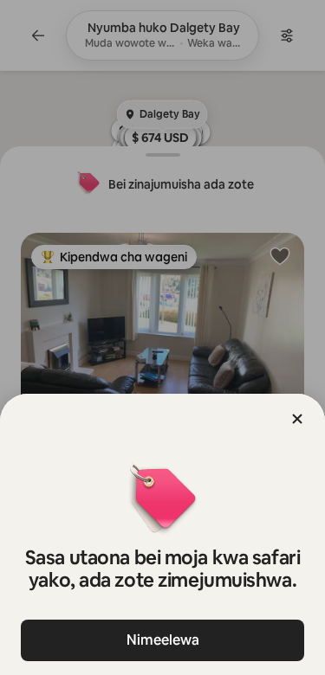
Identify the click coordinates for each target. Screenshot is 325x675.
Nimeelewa (163, 640)
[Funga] (297, 419)
